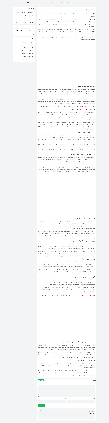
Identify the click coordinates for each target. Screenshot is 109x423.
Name (93, 398)
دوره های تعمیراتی (70, 2)
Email (64, 398)
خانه (86, 2)
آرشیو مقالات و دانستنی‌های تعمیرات (27, 45)
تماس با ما (29, 2)
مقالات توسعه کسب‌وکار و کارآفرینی (56, 13)
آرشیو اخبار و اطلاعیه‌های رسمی (80, 13)
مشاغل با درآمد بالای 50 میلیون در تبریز (27, 15)
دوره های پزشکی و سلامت (52, 2)
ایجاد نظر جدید (41, 380)
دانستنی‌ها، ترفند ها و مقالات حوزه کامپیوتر (26, 47)
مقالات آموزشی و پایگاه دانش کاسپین (68, 13)
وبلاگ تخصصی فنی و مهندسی (28, 56)
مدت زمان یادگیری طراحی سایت (28, 18)
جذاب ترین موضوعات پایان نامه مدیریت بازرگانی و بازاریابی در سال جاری (25, 12)
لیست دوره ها (35, 2)
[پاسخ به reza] (40, 410)
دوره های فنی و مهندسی (79, 2)
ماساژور (55, 372)
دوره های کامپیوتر (61, 2)
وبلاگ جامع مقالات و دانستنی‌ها (45, 13)
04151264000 (29, 34)
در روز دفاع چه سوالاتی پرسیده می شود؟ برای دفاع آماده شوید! (24, 22)
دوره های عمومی (42, 2)
